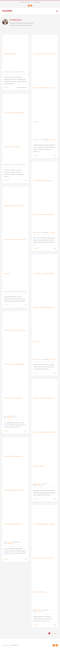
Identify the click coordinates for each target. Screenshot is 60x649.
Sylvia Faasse (9, 71)
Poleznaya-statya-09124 (10, 54)
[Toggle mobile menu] (57, 11)
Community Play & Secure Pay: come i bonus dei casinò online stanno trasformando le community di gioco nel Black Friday (15, 364)
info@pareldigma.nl (37, 2)
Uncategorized (22, 71)
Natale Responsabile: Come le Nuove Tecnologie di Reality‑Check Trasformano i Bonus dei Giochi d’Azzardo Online (14, 490)
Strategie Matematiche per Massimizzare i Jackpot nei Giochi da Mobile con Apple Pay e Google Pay (15, 239)
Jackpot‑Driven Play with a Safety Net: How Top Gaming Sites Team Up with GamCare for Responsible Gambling (44, 432)
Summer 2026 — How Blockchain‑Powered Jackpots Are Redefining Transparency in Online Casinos (43, 307)
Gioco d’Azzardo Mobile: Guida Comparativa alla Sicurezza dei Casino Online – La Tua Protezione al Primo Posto (44, 558)
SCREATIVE (15, 645)
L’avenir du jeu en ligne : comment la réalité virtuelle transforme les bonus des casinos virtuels (44, 87)
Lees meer (6, 87)
